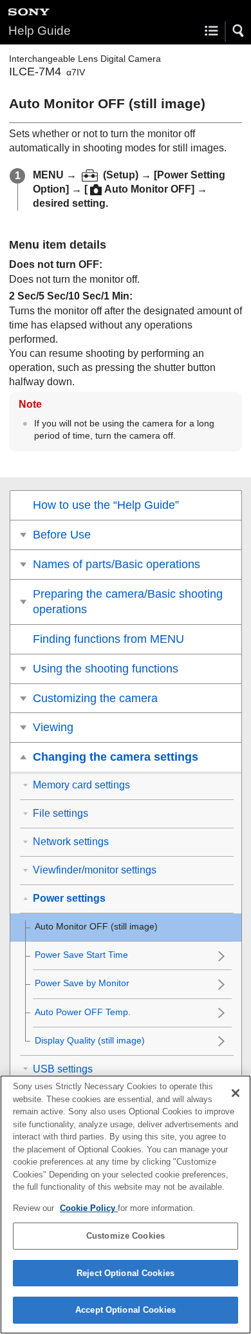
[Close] (235, 1093)
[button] (239, 31)
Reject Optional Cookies (125, 1273)
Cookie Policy (89, 1208)
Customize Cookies (125, 1236)
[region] (125, 1204)
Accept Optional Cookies (125, 1310)
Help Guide (39, 30)
